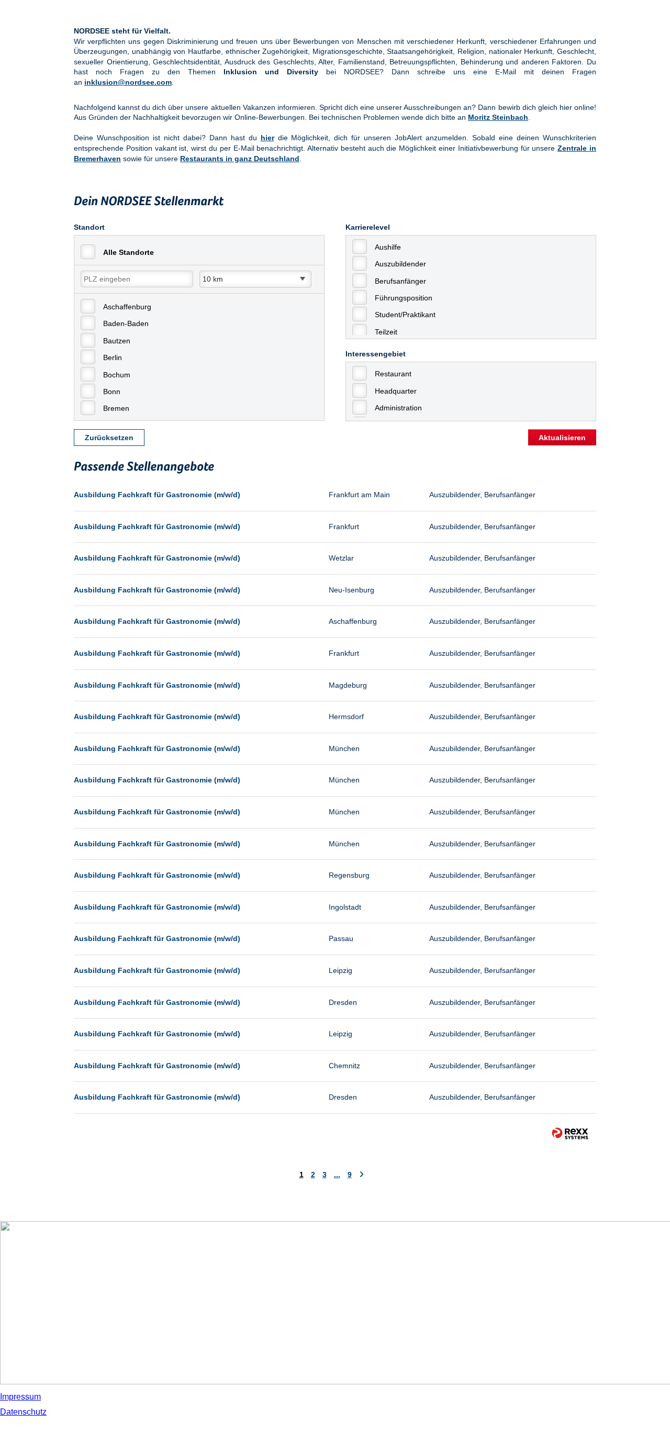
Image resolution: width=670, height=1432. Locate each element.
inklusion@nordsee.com (128, 82)
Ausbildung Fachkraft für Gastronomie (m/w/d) (157, 494)
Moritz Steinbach (498, 117)
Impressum (20, 1396)
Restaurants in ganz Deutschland (239, 158)
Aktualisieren (562, 437)
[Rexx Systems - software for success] (570, 1133)
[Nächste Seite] (361, 1174)
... (337, 1174)
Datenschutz (23, 1411)
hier (267, 137)
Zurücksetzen (109, 437)
